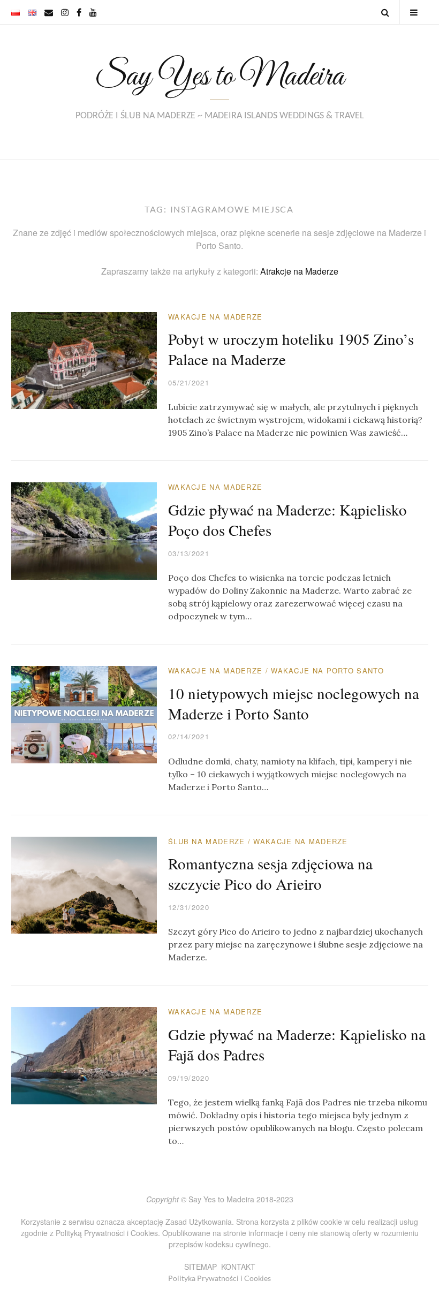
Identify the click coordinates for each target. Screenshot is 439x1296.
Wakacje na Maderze (215, 316)
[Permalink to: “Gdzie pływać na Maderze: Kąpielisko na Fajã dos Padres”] (84, 1054)
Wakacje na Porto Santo (327, 670)
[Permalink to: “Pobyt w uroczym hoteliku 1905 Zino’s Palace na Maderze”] (84, 359)
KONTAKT (238, 1266)
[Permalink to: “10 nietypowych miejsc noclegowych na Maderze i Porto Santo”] (84, 713)
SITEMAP (200, 1266)
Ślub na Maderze (206, 841)
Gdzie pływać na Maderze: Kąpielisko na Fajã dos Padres (297, 1044)
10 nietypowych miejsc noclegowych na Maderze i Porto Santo (293, 703)
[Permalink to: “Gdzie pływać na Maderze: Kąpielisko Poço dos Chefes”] (84, 530)
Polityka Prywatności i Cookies (219, 1278)
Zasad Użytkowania (198, 1221)
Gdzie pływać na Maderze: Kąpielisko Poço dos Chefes (287, 519)
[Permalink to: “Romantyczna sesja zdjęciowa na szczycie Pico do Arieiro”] (84, 884)
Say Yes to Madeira (219, 77)
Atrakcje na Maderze (299, 271)
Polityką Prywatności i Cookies (107, 1232)
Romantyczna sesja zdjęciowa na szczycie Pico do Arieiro (270, 873)
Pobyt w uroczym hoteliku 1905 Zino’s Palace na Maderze (291, 348)
